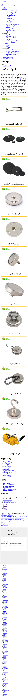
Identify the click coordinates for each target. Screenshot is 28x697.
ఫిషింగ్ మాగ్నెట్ (9, 16)
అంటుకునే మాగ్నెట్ (10, 27)
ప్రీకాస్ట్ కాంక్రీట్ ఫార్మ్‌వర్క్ (11, 42)
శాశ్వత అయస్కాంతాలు (11, 31)
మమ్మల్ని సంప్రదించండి (8, 58)
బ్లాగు (7, 55)
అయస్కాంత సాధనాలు (11, 30)
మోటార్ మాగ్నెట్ (9, 14)
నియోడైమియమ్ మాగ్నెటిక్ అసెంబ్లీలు (14, 78)
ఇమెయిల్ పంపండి (4, 525)
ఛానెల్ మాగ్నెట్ (9, 21)
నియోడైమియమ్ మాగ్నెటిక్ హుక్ (7, 516)
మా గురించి (5, 43)
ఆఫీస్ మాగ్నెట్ (9, 22)
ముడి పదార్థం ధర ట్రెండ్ (11, 49)
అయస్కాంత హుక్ (10, 19)
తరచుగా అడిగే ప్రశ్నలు (8, 57)
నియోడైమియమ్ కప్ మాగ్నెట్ (21, 516)
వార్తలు (7, 45)
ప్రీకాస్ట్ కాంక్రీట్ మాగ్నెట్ (10, 15)
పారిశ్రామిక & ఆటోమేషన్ (11, 37)
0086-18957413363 (7, 501)
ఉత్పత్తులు (5, 9)
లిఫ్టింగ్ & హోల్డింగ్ (9, 39)
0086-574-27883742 (7, 500)
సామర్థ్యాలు (8, 46)
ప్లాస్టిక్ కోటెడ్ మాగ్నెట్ (10, 25)
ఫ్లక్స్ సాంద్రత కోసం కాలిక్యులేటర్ (12, 51)
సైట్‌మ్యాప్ (10, 515)
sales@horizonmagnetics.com (9, 502)
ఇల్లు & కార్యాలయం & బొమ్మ (12, 40)
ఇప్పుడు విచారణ (4, 512)
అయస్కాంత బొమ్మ (10, 28)
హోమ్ (4, 8)
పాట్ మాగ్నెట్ (9, 18)
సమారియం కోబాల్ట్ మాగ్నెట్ (11, 12)
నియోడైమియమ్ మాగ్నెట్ (11, 11)
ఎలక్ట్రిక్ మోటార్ (9, 34)
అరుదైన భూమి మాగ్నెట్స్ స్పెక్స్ (12, 52)
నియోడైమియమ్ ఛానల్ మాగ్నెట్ (7, 518)
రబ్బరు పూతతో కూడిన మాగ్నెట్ (12, 24)
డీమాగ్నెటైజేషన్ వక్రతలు (11, 54)
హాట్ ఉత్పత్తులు (4, 515)
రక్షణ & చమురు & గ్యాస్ (11, 36)
